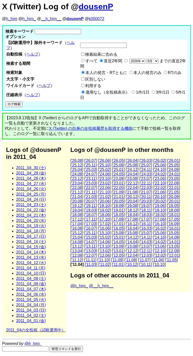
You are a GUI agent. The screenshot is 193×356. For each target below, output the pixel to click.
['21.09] (118, 192)
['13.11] (90, 246)
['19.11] (90, 206)
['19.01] (118, 210)
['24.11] (145, 169)
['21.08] (131, 192)
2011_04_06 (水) (31, 294)
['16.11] (145, 224)
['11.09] (117, 260)
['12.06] (104, 255)
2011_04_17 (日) (31, 236)
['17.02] (104, 224)
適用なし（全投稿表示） (107, 92)
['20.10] (159, 197)
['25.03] (90, 169)
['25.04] (76, 169)
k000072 (96, 19)
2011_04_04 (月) (31, 305)
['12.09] (173, 251)
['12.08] (76, 255)
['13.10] (104, 246)
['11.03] (91, 264)
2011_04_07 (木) (31, 289)
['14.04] (132, 242)
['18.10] (159, 210)
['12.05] (118, 255)
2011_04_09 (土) (31, 278)
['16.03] (145, 228)
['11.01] (118, 264)
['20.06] (104, 201)
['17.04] (76, 224)
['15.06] (159, 233)
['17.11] (90, 219)
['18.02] (159, 215)
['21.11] (90, 192)
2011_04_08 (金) (31, 284)
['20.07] (90, 201)
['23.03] (90, 183)
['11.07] (144, 260)
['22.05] (118, 188)
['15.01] (118, 237)
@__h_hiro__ (101, 286)
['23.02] (104, 183)
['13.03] (90, 251)
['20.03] (145, 201)
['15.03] (90, 237)
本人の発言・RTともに (106, 73)
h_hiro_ (29, 19)
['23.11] (90, 178)
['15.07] (145, 233)
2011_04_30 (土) (31, 168)
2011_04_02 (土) (31, 315)
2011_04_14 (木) (31, 252)
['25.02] (104, 169)
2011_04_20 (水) (31, 220)
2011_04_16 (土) (31, 242)
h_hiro (11, 19)
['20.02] (159, 201)
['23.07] (145, 178)
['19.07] (145, 206)
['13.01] (118, 251)
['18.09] (173, 210)
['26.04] (132, 160)
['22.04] (132, 188)
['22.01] (173, 188)
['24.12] (132, 169)
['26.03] (145, 160)
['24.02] (159, 174)
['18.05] (118, 215)
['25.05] (173, 165)
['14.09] (173, 237)
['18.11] (145, 210)
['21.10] (104, 192)
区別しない (95, 79)
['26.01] (173, 160)
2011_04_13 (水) (31, 257)
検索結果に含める (101, 54)
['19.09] (118, 206)
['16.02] (159, 228)
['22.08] (76, 188)
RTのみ (174, 73)
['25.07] (145, 165)
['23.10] (104, 178)
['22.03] (145, 188)
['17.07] (145, 219)
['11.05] (171, 260)
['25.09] (118, 165)
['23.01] (118, 183)
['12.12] (132, 251)
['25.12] (76, 165)
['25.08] (131, 165)
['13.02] (104, 251)
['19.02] (104, 210)
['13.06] (159, 246)
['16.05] (118, 228)
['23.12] (76, 178)
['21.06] (159, 192)
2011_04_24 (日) (31, 199)
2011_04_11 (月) (30, 268)
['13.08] (131, 246)
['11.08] (130, 260)
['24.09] (173, 169)
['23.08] (131, 178)
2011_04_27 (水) (31, 184)
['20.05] (118, 201)
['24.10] (159, 169)
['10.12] (131, 264)
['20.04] (132, 201)
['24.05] (118, 174)
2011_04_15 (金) (31, 247)
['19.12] (76, 206)
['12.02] (159, 255)
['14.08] (76, 242)
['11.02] (104, 264)
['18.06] (104, 215)
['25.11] (90, 165)
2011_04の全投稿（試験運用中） (36, 330)
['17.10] (104, 219)
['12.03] (145, 255)
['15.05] (173, 233)
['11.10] (103, 260)
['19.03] (90, 210)
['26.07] (90, 160)
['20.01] (173, 201)
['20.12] (132, 197)
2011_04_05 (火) (31, 300)
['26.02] (159, 160)
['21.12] (76, 192)
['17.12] (76, 219)
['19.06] (159, 206)
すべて (91, 61)
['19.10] (104, 206)
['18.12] (132, 210)
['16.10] (159, 224)
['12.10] (159, 251)
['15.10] (104, 233)
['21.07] (145, 192)
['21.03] (90, 197)
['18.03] (145, 215)
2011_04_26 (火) (31, 189)
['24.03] (145, 174)
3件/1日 (162, 92)
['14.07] (90, 242)
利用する (93, 86)
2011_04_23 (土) (31, 205)
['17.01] (118, 224)
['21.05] (173, 192)
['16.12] (132, 224)
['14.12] (132, 237)
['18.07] (90, 215)
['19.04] (76, 210)
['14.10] (159, 237)
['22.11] (145, 183)
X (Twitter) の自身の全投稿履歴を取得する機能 (90, 128)
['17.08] (131, 219)
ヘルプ (32, 54)
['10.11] (145, 264)
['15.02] (104, 237)
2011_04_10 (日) (31, 273)
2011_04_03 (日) (31, 310)
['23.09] (118, 178)
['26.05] (118, 160)
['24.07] (90, 174)
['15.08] (131, 233)
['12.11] (145, 251)
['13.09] (118, 246)
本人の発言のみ (147, 73)
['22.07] (90, 188)
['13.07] (145, 246)
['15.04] (76, 237)
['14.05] (118, 242)
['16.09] (173, 224)
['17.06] (159, 219)
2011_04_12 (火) (31, 263)
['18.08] (76, 215)
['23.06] (159, 178)
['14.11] (145, 237)
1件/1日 (143, 92)
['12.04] (132, 255)
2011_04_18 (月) (31, 231)
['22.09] (173, 183)
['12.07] (90, 255)
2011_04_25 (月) (31, 194)
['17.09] (118, 219)
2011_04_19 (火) (31, 226)
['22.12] (132, 183)
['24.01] (173, 174)
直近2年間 (113, 61)
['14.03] (145, 242)
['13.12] (76, 246)
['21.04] (76, 197)
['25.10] (104, 165)
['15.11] (90, 233)
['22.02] (159, 188)
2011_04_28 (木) (31, 178)
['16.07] (90, 228)
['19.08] (131, 206)
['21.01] (118, 197)
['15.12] (76, 233)
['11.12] (76, 260)
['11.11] (90, 260)
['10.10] (159, 264)
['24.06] (104, 174)
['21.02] (104, 197)
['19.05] (173, 206)
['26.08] (76, 160)
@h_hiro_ (79, 286)
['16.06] (104, 228)
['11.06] (158, 260)
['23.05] (173, 178)
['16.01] (173, 228)
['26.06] (104, 160)
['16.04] (132, 228)
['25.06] (159, 165)
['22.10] (159, 183)
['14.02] (159, 242)
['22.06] (104, 188)
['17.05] (173, 219)
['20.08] (76, 201)
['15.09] (118, 233)
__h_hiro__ (51, 19)
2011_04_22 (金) (31, 210)
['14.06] (104, 242)
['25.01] (118, 169)
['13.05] (173, 246)
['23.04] (76, 183)
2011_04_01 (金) (31, 321)
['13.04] (76, 251)
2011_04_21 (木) (31, 215)
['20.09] (173, 197)
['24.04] (132, 174)
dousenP (96, 6)
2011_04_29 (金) (31, 173)
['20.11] (145, 197)
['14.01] (173, 242)
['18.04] (132, 215)
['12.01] (173, 255)
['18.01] (173, 215)
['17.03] (90, 224)
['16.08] (76, 228)
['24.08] (76, 174)
